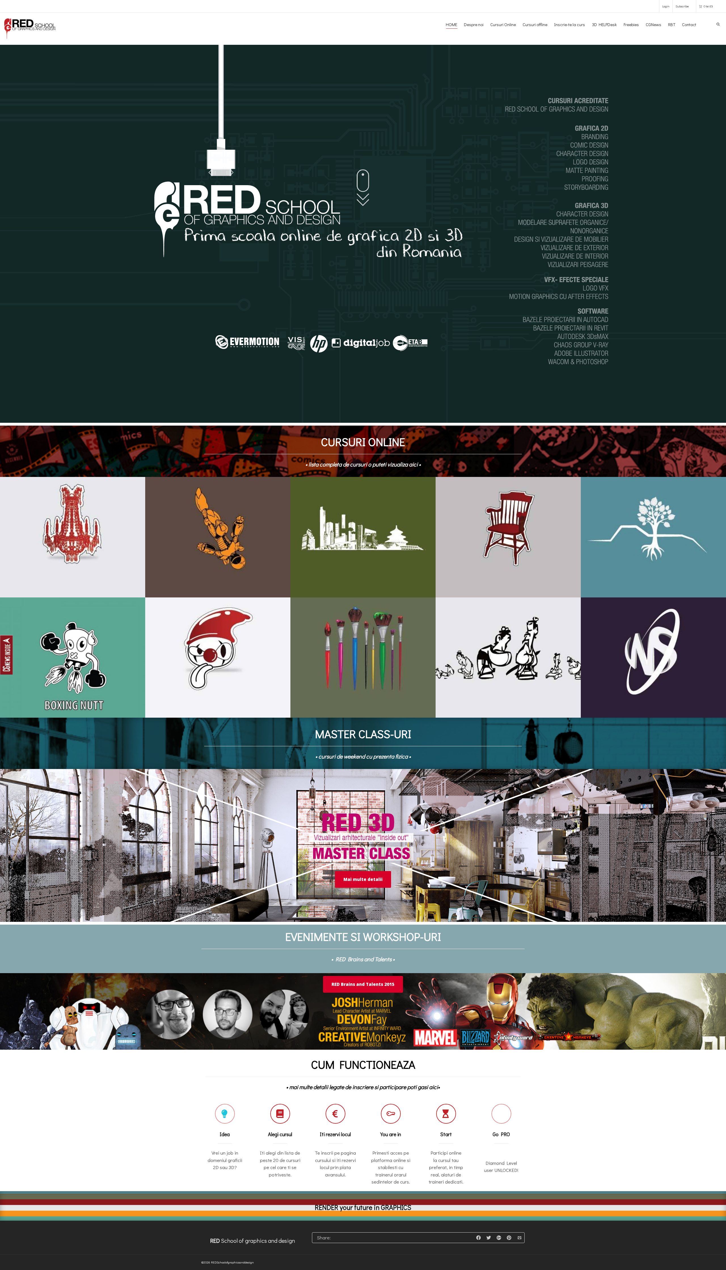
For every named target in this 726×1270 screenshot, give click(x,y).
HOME (451, 24)
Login (666, 6)
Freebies (631, 24)
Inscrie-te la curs (569, 24)
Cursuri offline (535, 24)
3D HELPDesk (604, 24)
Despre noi (474, 24)
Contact (689, 24)
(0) (708, 6)
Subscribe (682, 6)
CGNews (653, 24)
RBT (671, 24)
